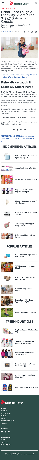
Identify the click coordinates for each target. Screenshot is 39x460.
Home (2, 9)
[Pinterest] (32, 32)
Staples (3, 416)
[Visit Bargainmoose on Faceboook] (5, 431)
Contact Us (4, 442)
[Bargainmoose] (19, 3)
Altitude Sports (6, 413)
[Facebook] (28, 32)
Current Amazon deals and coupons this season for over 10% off (18, 138)
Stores (3, 408)
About (3, 440)
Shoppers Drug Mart (7, 421)
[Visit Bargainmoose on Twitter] (2, 431)
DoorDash (4, 411)
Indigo (3, 418)
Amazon (12, 9)
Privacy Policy (5, 445)
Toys (7, 9)
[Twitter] (25, 32)
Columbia (4, 423)
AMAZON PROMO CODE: (11, 136)
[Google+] (36, 32)
